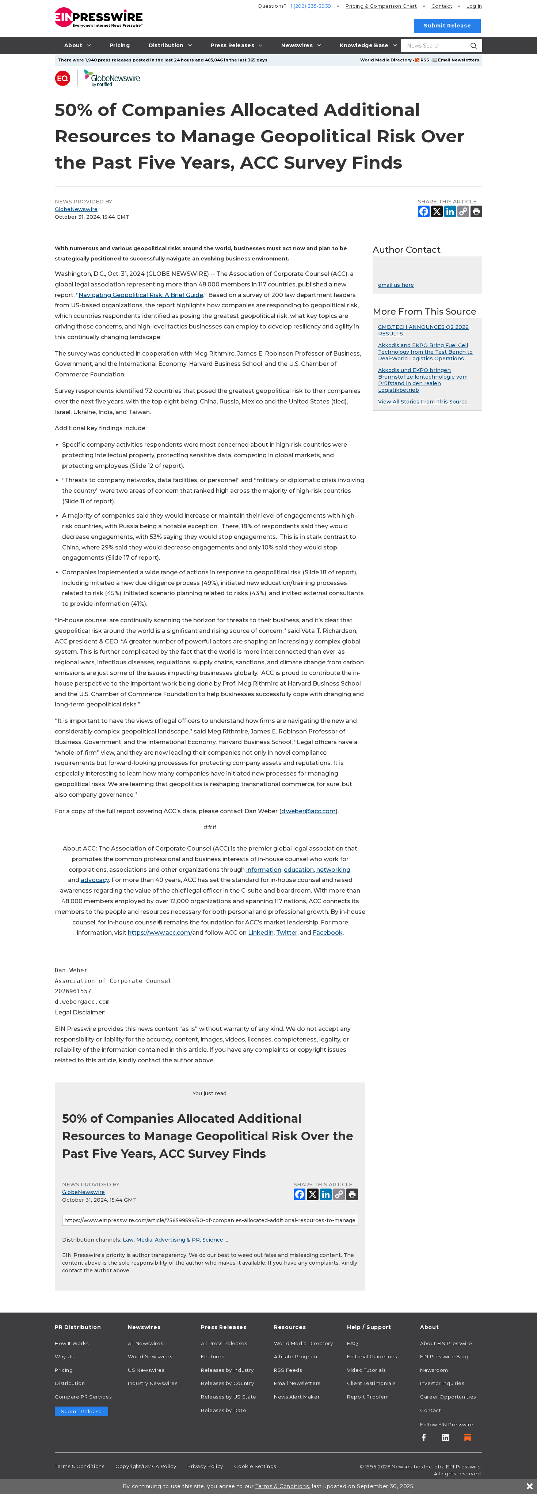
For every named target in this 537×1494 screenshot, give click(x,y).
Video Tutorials (366, 1370)
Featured (213, 1356)
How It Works (72, 1343)
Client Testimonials (371, 1383)
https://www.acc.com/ (160, 932)
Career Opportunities (448, 1397)
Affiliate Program (295, 1356)
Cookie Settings (255, 1466)
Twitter (286, 932)
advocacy (95, 879)
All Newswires (145, 1343)
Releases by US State (228, 1397)
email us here (396, 285)
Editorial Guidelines (372, 1356)
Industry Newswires (153, 1383)
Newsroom (434, 1370)
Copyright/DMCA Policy (145, 1466)
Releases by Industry (227, 1370)
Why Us (64, 1356)
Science (212, 1239)
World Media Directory (386, 60)
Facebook (328, 932)
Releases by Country (227, 1383)
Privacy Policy (205, 1466)
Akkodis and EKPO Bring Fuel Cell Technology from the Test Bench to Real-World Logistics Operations (425, 352)
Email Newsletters (458, 60)
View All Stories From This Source (423, 401)
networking (333, 869)
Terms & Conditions (79, 1466)
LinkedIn (261, 932)
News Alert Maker (297, 1397)
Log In (474, 6)
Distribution (70, 1383)
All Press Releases (224, 1343)
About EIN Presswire (446, 1343)
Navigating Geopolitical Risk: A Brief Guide (141, 295)
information (263, 869)
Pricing (381, 6)
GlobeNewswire (76, 209)
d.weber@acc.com (308, 811)
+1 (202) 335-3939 (309, 6)
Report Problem (368, 1397)
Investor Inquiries (442, 1383)
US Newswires (146, 1370)
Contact (441, 6)
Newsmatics (407, 1466)
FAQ (352, 1343)
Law (128, 1239)
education (299, 869)
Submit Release (447, 25)
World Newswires (150, 1356)
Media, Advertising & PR (168, 1239)
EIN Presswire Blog (444, 1356)
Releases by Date (223, 1410)
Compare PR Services (83, 1397)
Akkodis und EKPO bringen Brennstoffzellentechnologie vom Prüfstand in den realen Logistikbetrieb (423, 380)
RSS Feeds (288, 1370)
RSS (424, 60)
